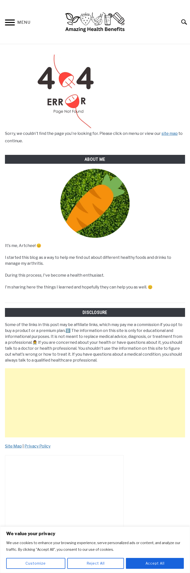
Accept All (155, 563)
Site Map (13, 446)
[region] (95, 550)
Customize (35, 563)
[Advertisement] (95, 402)
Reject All (96, 563)
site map (170, 133)
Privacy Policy (37, 446)
